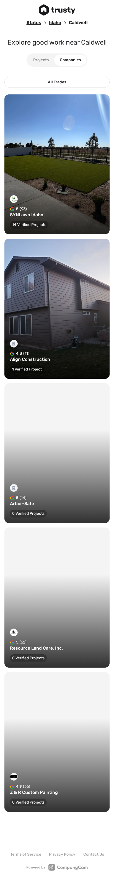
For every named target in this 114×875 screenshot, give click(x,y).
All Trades (57, 82)
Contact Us (93, 854)
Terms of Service (25, 854)
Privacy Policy (62, 854)
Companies (70, 60)
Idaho (55, 22)
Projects (41, 60)
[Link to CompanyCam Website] (57, 867)
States (34, 22)
